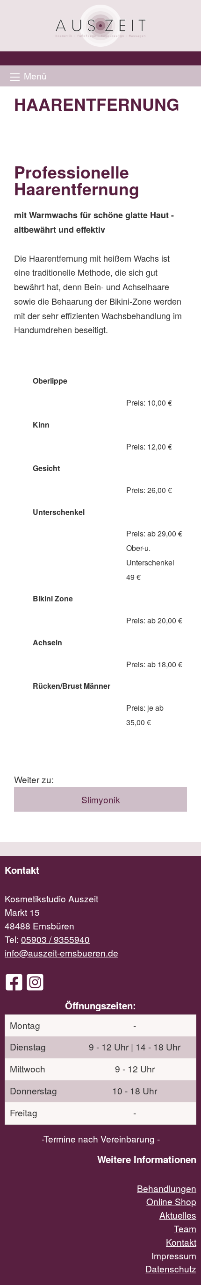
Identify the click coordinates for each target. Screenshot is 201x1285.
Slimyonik (100, 799)
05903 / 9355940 (55, 939)
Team (185, 1228)
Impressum (173, 1255)
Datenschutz (170, 1268)
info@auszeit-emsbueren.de (61, 952)
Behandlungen (166, 1188)
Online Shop (171, 1201)
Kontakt (181, 1241)
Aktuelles (177, 1214)
